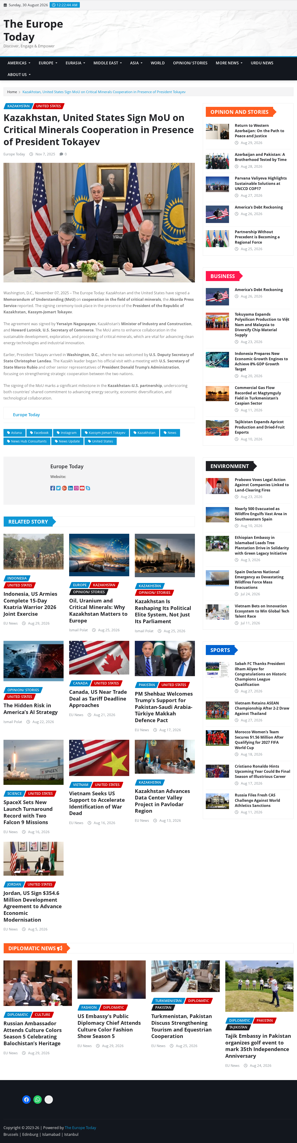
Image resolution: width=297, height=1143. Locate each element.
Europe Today (14, 154)
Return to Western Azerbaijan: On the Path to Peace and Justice (259, 130)
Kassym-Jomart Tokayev (107, 432)
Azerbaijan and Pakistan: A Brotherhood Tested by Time (261, 157)
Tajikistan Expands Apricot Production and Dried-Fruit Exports (260, 427)
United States (102, 441)
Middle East (106, 63)
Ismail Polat (78, 630)
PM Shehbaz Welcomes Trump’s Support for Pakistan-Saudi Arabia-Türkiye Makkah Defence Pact (164, 707)
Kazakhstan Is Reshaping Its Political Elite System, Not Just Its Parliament (163, 611)
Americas (17, 63)
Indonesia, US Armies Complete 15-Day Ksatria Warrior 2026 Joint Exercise (30, 603)
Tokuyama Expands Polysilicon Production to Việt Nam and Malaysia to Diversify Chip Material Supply (262, 325)
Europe (47, 63)
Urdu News (262, 63)
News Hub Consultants (29, 441)
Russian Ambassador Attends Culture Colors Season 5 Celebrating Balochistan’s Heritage (32, 1033)
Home (12, 91)
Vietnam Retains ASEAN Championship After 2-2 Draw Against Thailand (262, 708)
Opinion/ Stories (190, 63)
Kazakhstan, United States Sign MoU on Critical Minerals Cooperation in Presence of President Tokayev (104, 91)
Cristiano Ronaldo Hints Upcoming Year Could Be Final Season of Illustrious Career (262, 771)
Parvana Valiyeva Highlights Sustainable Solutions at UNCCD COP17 (261, 183)
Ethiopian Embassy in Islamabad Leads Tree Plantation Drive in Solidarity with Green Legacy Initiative (262, 545)
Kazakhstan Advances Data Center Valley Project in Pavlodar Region (162, 800)
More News (228, 63)
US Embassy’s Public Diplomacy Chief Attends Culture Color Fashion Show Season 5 (109, 1025)
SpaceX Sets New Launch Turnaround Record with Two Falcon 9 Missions (28, 812)
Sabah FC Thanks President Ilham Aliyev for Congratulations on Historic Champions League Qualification (260, 674)
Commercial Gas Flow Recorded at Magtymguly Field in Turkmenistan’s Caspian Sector (258, 395)
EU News (10, 623)
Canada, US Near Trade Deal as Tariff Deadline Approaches (98, 698)
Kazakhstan (146, 432)
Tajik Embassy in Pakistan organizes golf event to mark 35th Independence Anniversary (258, 1045)
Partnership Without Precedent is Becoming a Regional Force (257, 237)
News (172, 432)
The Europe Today (33, 29)
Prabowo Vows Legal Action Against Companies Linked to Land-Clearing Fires (262, 485)
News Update (69, 441)
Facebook (41, 432)
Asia (135, 63)
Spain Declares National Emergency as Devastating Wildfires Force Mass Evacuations (259, 579)
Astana (16, 432)
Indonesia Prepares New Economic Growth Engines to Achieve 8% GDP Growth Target (261, 361)
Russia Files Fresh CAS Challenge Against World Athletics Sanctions (257, 800)
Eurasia (74, 63)
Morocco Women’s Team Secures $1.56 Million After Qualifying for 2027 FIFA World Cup (259, 739)
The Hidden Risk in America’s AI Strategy (30, 708)
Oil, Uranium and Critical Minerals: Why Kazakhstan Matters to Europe (98, 610)
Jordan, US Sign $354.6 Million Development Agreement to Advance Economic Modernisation (32, 906)
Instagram (69, 432)
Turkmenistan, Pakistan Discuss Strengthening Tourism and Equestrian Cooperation (181, 1025)
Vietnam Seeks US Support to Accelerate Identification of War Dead (97, 803)
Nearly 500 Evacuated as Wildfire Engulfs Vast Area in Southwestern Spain (261, 514)
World (158, 63)
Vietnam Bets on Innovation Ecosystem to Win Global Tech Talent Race (262, 611)
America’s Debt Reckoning (259, 207)
